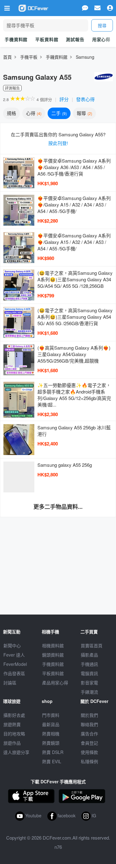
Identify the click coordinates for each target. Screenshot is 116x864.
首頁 (7, 57)
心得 (33, 113)
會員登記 (89, 743)
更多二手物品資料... (58, 507)
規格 (11, 113)
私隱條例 (89, 761)
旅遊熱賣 (12, 724)
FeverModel (15, 664)
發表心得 (85, 99)
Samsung (85, 57)
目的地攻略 (14, 733)
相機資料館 (53, 645)
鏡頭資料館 (53, 655)
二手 (58, 113)
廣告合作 (89, 733)
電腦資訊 (89, 673)
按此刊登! (58, 143)
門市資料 (50, 715)
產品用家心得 (55, 682)
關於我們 (89, 715)
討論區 (9, 682)
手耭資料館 (56, 57)
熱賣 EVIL (51, 761)
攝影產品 (89, 655)
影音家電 (89, 682)
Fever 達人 (14, 655)
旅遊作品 (12, 743)
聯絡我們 (89, 724)
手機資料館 (16, 39)
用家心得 (101, 39)
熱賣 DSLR (52, 752)
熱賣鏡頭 (50, 743)
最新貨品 (50, 724)
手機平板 (28, 57)
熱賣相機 (50, 733)
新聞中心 (12, 645)
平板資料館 (46, 39)
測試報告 (75, 39)
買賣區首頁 (91, 645)
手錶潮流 (89, 692)
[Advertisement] (58, 562)
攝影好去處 (14, 715)
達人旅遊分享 (16, 752)
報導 (84, 113)
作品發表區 (14, 673)
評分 (64, 99)
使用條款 (89, 752)
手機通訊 (89, 664)
